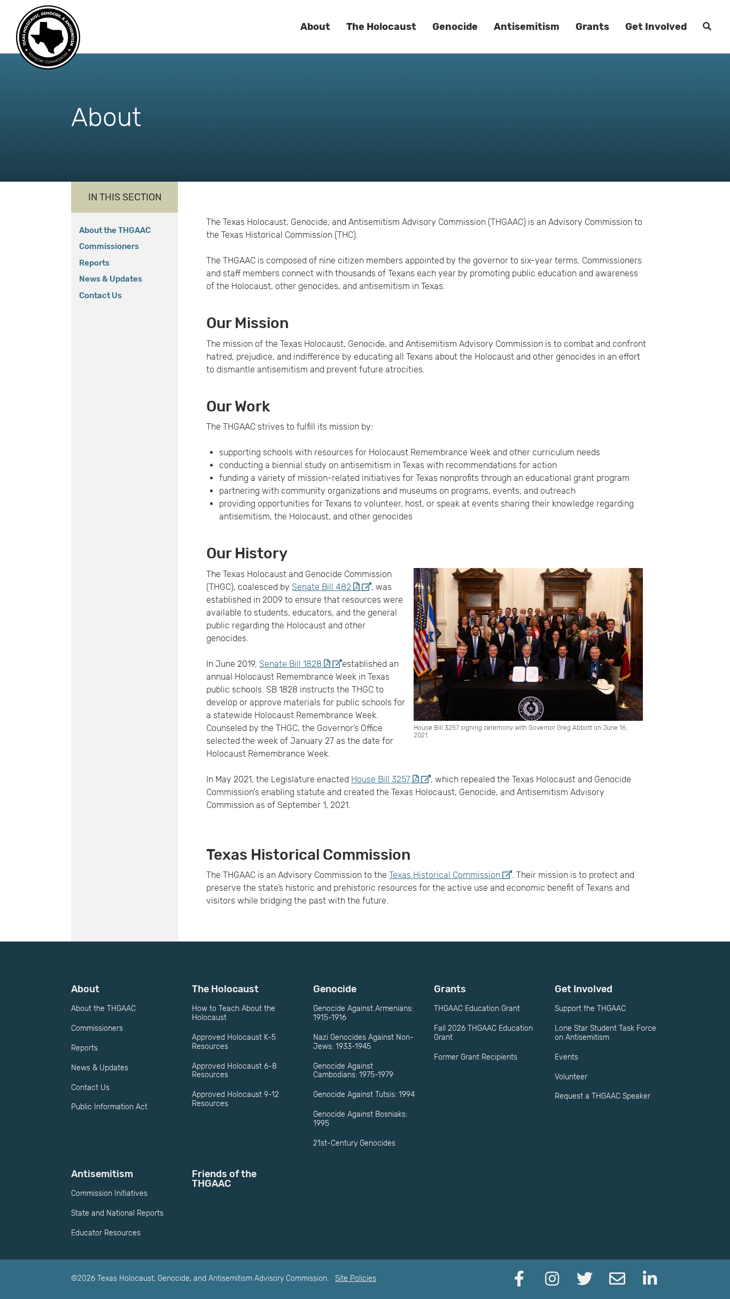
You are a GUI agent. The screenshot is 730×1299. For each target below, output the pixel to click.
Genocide (455, 27)
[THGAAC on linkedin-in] (650, 1279)
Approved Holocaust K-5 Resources (234, 1042)
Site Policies (355, 1278)
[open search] (707, 26)
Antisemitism (527, 27)
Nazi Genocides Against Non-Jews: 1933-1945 (363, 1042)
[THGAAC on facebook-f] (519, 1279)
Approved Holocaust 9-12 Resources (235, 1099)
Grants (592, 27)
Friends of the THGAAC (224, 1178)
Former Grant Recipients (475, 1057)
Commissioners (109, 246)
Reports (94, 263)
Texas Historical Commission (444, 875)
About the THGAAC (115, 230)
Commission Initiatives (109, 1193)
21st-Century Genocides (354, 1143)
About (315, 27)
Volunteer (571, 1077)
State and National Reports (117, 1213)
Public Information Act (109, 1106)
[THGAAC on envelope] (617, 1279)
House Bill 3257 (380, 779)
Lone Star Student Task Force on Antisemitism (605, 1033)
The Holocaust (381, 27)
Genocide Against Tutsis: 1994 (364, 1094)
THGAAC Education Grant (477, 1008)
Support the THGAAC (590, 1008)
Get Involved (656, 27)
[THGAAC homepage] (48, 37)
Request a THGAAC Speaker (602, 1096)
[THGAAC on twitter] (585, 1279)
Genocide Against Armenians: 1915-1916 (363, 1013)
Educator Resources (106, 1233)
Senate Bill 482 (321, 587)
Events (566, 1057)
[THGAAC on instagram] (552, 1279)
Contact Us (100, 295)
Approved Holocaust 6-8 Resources (234, 1071)
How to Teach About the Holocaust (233, 1013)
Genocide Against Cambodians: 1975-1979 (353, 1071)
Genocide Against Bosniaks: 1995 (360, 1119)
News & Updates (110, 279)
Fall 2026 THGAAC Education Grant (483, 1033)
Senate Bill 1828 (291, 664)
